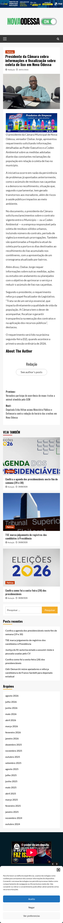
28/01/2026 (23, 69)
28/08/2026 (23, 598)
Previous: (30, 395)
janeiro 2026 (12, 738)
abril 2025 (10, 793)
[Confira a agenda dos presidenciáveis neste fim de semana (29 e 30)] (31, 456)
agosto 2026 (12, 695)
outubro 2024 (12, 824)
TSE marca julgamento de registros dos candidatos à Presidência (26, 536)
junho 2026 (11, 708)
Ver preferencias (31, 915)
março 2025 (11, 799)
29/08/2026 (23, 486)
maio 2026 (11, 714)
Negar (31, 907)
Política (10, 52)
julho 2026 (11, 701)
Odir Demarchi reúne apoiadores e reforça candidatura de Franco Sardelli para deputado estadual (29, 673)
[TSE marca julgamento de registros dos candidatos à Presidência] (31, 512)
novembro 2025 (13, 750)
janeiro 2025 (12, 811)
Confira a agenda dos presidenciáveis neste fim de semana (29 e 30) (31, 480)
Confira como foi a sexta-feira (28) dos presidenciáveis (25, 592)
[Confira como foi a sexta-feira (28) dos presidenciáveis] (31, 568)
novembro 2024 (13, 818)
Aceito (31, 899)
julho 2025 (11, 775)
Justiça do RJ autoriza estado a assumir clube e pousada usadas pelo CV (29, 651)
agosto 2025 (12, 769)
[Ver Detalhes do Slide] (31, 4)
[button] (58, 869)
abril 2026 (10, 720)
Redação (11, 69)
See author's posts (31, 372)
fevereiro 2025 (13, 805)
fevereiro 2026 (13, 732)
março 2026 (11, 726)
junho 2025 (11, 781)
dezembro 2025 (13, 744)
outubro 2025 (12, 756)
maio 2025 (11, 787)
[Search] (58, 38)
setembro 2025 (13, 763)
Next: (31, 411)
